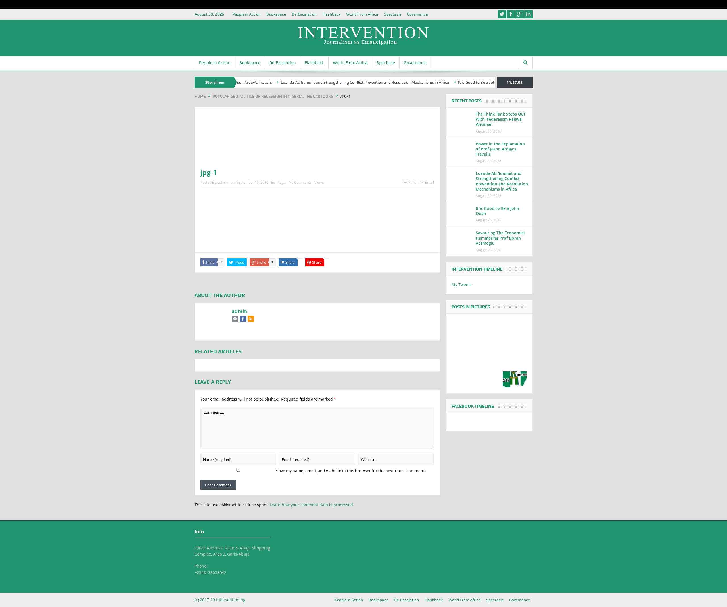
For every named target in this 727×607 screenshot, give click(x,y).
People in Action (247, 14)
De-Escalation (304, 14)
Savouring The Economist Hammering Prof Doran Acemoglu (500, 238)
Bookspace (276, 14)
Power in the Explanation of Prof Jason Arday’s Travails (500, 149)
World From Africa (362, 14)
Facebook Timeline (473, 406)
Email (429, 182)
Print (412, 182)
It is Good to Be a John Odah (467, 82)
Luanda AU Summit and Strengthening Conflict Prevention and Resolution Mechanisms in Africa (349, 82)
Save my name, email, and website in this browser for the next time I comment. (351, 471)
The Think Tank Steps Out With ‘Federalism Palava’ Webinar (500, 119)
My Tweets (462, 284)
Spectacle (392, 14)
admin (223, 182)
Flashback (331, 14)
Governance (417, 14)
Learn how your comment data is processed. (312, 504)
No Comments (300, 182)
